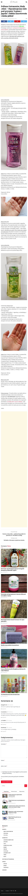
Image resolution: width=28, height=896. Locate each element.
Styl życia (6, 835)
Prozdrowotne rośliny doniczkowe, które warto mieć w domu (16, 806)
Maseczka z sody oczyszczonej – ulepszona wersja (16, 812)
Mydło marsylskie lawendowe (10, 645)
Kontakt (7, 890)
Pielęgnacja (6, 867)
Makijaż (5, 847)
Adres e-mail (4, 766)
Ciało (3, 566)
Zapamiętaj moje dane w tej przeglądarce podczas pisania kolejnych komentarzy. (14, 772)
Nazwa (3, 760)
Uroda (4, 861)
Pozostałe (6, 851)
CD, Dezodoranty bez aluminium (10, 694)
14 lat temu (11, 704)
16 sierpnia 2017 (4, 623)
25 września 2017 (5, 572)
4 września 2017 (4, 597)
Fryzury (5, 863)
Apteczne (5, 841)
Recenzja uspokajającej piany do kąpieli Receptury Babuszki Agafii (12, 569)
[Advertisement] (14, 82)
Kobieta (4, 829)
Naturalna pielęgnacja (8, 859)
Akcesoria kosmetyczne (8, 839)
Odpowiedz (4, 708)
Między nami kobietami (8, 831)
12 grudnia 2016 (5, 696)
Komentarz (4, 744)
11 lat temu (10, 727)
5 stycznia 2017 (4, 672)
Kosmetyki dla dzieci (8, 845)
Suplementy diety (7, 852)
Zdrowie (4, 870)
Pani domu (6, 833)
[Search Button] (25, 785)
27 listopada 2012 (4, 18)
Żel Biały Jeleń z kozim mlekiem (14, 401)
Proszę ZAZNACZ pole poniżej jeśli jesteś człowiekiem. (12, 776)
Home (2, 890)
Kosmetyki (4, 837)
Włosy (5, 856)
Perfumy (5, 849)
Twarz (5, 854)
